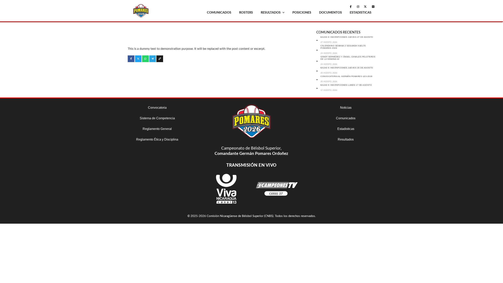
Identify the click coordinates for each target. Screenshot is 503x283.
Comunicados (345, 118)
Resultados (346, 139)
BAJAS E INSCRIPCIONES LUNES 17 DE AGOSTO (346, 85)
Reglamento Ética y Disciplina (157, 139)
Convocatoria (157, 107)
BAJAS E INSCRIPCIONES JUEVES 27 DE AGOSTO (346, 37)
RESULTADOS (271, 12)
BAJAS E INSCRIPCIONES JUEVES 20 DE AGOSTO (346, 68)
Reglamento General (157, 128)
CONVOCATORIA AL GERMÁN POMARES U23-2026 (346, 76)
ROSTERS (246, 12)
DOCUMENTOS (330, 12)
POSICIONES (301, 12)
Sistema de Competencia (157, 118)
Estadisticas (345, 128)
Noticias (346, 107)
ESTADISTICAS (360, 12)
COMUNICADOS (219, 12)
